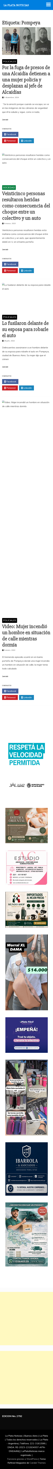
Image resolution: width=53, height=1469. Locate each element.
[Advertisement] (26, 1318)
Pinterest (11, 140)
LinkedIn (27, 140)
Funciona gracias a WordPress (22, 1458)
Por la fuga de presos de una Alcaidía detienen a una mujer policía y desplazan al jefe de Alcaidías (26, 79)
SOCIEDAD (9, 187)
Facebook (11, 134)
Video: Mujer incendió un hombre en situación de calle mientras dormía (26, 635)
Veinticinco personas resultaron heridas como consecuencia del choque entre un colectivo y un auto (26, 205)
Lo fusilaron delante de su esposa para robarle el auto (25, 329)
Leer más (5, 120)
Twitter (27, 134)
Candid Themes (38, 1462)
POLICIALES (9, 61)
